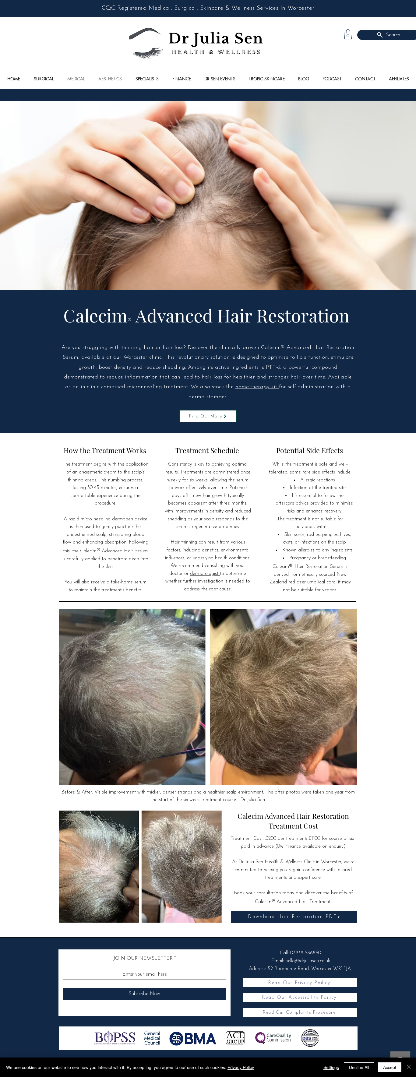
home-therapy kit (257, 387)
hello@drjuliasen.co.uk (307, 961)
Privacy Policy (240, 1067)
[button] (348, 34)
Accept (389, 1067)
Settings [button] (331, 1067)
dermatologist (205, 573)
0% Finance (289, 846)
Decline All (359, 1067)
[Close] (408, 1067)
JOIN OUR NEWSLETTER (143, 958)
